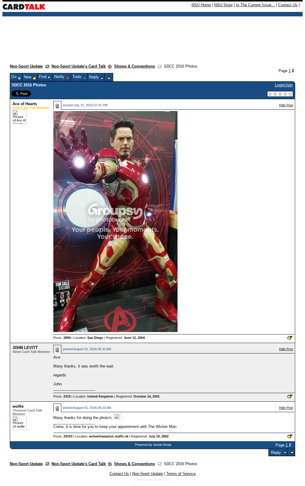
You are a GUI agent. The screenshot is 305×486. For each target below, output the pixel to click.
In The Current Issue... (255, 5)
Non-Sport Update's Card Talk (79, 66)
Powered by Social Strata (153, 444)
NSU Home (201, 5)
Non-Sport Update (26, 66)
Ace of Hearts (25, 104)
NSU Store (223, 5)
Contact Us (288, 5)
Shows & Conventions (134, 66)
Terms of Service (181, 473)
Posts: (62, 337)
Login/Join (283, 85)
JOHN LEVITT (25, 347)
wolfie (18, 406)
